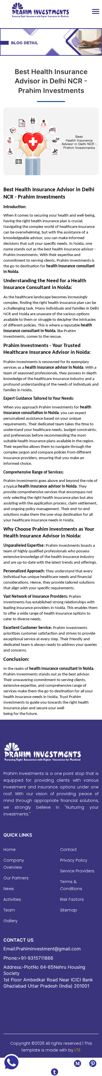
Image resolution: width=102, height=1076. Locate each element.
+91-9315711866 (35, 958)
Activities (12, 899)
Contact (68, 849)
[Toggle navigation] (95, 12)
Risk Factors (72, 899)
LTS (77, 1050)
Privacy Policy (73, 860)
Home (9, 849)
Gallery (10, 921)
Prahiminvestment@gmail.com (48, 948)
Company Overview (13, 863)
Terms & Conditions (71, 885)
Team (9, 910)
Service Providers (77, 871)
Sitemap (68, 910)
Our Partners (16, 878)
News (8, 889)
